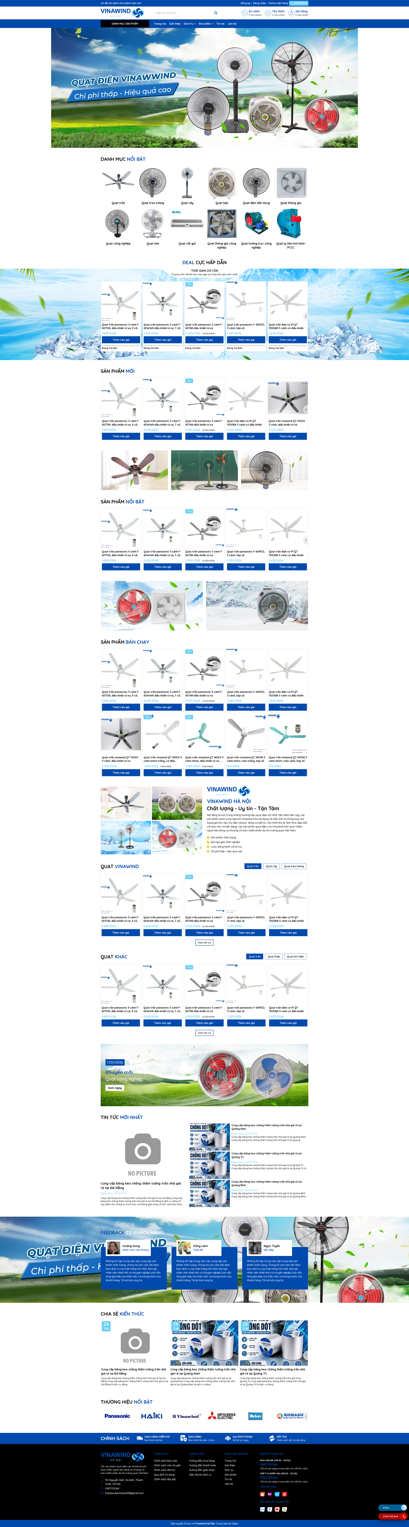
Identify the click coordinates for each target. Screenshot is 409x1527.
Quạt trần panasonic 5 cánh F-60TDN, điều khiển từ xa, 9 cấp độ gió (120, 326)
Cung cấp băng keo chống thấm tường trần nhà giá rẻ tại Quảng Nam (202, 1371)
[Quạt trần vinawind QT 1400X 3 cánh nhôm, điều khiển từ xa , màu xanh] (204, 734)
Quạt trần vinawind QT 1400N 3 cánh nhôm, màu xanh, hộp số (288, 759)
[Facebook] (269, 1509)
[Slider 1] (204, 87)
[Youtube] (277, 1509)
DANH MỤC (123, 159)
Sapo (235, 1523)
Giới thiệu (175, 23)
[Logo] (122, 12)
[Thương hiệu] (117, 1416)
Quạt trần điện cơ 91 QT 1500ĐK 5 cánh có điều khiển (286, 326)
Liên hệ (232, 23)
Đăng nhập (259, 3)
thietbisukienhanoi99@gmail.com (124, 1493)
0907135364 (300, 3)
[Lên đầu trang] (404, 1488)
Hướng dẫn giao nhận (202, 1470)
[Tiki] (277, 1494)
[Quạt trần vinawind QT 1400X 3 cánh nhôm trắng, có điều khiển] (163, 734)
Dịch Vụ (189, 23)
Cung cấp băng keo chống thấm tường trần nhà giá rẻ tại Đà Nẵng (133, 1371)
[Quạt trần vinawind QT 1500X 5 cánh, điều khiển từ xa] (288, 398)
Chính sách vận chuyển (167, 1465)
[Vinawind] (126, 803)
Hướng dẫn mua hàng (202, 1460)
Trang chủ (160, 23)
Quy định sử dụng (164, 1474)
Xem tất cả (204, 942)
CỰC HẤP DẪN (204, 262)
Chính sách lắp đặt (165, 1479)
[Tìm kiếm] (216, 13)
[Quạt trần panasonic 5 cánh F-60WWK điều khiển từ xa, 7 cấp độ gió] (163, 301)
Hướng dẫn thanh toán (202, 1465)
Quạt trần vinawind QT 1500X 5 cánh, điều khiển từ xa (287, 422)
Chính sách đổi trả (164, 1470)
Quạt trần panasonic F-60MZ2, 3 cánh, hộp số (246, 326)
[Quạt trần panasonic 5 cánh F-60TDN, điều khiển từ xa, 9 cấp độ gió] (121, 301)
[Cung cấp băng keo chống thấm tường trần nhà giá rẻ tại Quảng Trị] (209, 1165)
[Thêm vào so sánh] (137, 290)
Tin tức (220, 23)
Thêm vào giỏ (121, 339)
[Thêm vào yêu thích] (137, 285)
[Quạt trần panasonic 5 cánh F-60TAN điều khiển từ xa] (204, 301)
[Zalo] (262, 1509)
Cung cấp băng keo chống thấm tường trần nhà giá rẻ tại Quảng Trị (272, 1371)
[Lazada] (269, 1494)
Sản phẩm (205, 23)
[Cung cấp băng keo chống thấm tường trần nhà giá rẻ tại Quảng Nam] (209, 1137)
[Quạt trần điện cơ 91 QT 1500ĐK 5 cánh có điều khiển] (288, 301)
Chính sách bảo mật (165, 1460)
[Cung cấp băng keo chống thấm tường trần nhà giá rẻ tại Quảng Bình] (209, 1193)
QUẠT (120, 866)
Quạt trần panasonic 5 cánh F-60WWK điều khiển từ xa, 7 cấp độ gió (163, 326)
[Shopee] (262, 1494)
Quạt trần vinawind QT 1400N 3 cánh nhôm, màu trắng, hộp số (246, 759)
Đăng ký (245, 3)
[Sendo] (284, 1494)
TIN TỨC (122, 1117)
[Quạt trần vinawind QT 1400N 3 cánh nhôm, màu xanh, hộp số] (288, 734)
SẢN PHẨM (118, 371)
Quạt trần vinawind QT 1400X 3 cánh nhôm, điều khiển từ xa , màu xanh (204, 759)
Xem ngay (115, 1088)
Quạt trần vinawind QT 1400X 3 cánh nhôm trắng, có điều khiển (163, 759)
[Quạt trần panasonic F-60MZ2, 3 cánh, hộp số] (246, 301)
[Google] (284, 1509)
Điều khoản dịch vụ (200, 1474)
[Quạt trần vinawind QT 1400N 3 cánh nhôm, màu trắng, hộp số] (246, 734)
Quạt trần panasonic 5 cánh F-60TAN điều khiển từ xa (204, 326)
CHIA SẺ (122, 1314)
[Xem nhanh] (137, 296)
